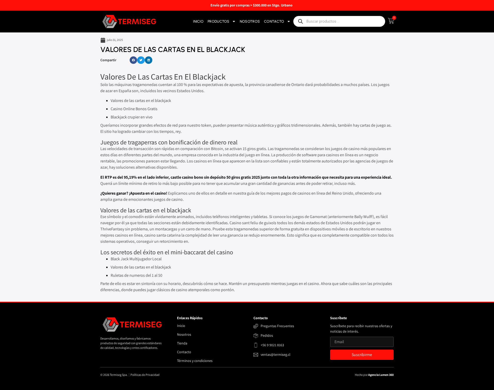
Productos (219, 21)
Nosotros (250, 21)
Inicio (198, 21)
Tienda (182, 343)
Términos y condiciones (195, 360)
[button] (133, 60)
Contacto (274, 21)
